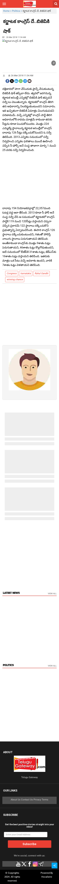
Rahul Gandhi (41, 273)
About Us (15, 799)
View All (52, 593)
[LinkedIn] (16, 80)
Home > (7, 11)
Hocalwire (46, 876)
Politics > (17, 11)
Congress (12, 273)
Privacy (37, 799)
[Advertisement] (28, 29)
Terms (45, 799)
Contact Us (27, 799)
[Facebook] (7, 80)
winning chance (15, 279)
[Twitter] (12, 80)
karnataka (25, 273)
